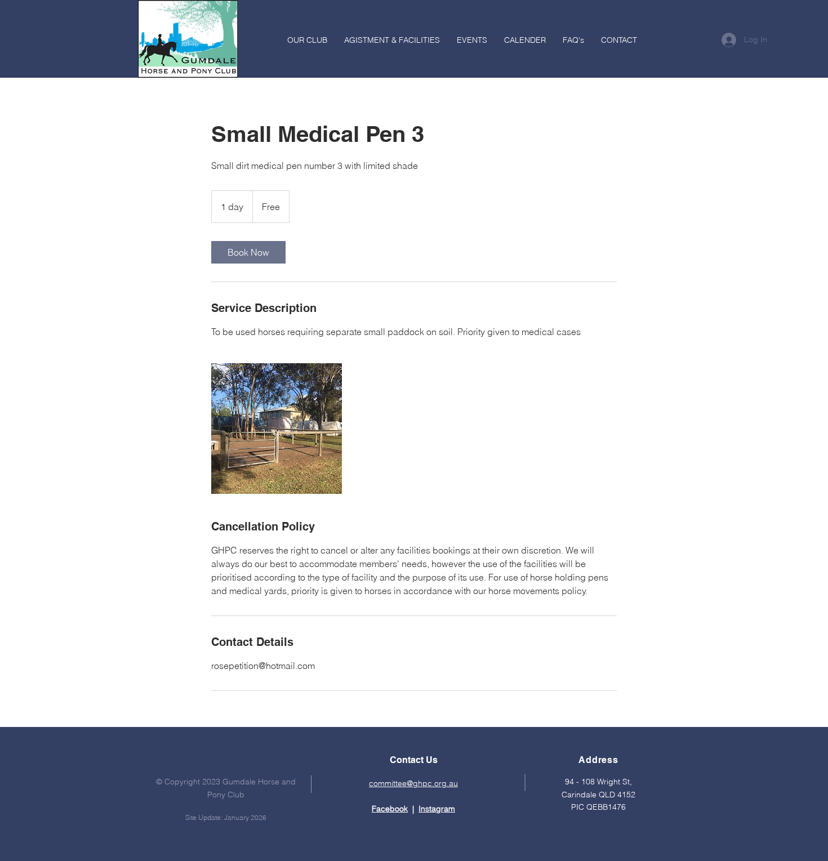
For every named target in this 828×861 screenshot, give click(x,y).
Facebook (390, 809)
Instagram (437, 809)
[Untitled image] (276, 428)
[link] (248, 252)
